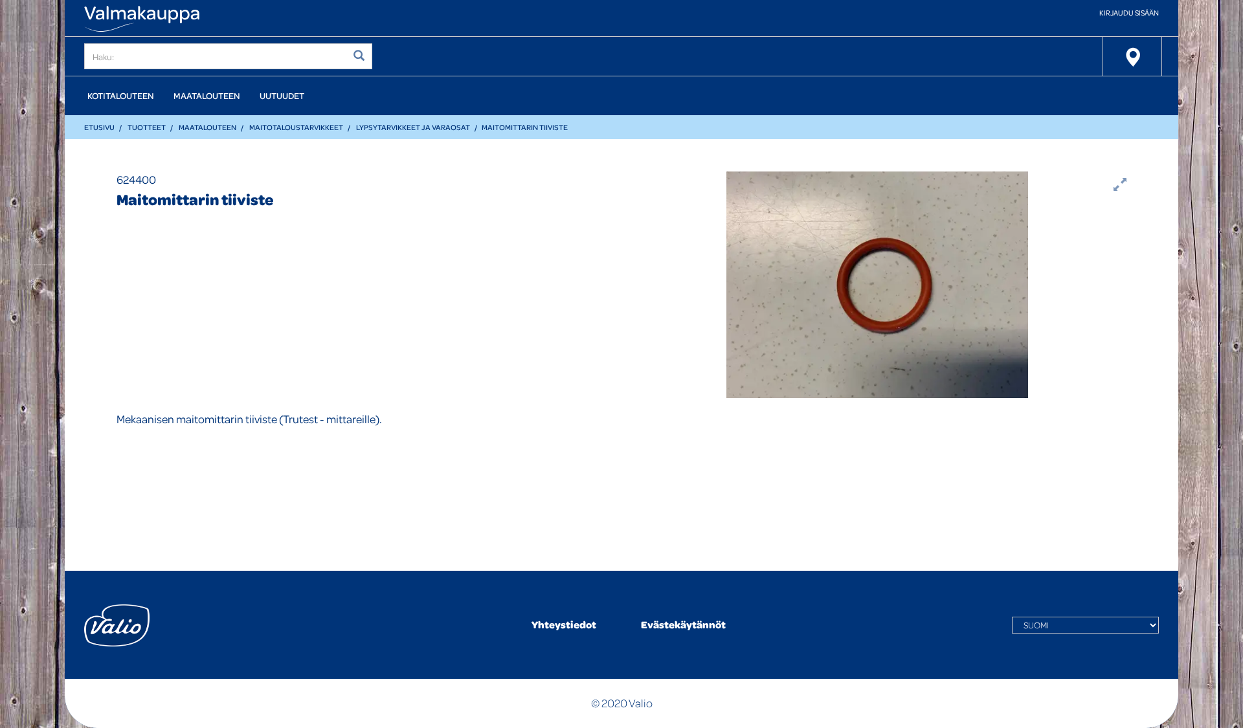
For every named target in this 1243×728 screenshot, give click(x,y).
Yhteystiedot (564, 624)
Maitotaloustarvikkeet (296, 127)
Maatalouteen (207, 95)
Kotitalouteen (120, 95)
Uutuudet (282, 95)
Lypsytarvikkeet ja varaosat (413, 127)
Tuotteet (147, 127)
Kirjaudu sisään (1129, 12)
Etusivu (99, 127)
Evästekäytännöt (683, 624)
